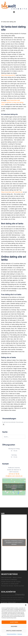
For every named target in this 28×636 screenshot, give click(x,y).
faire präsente (18, 599)
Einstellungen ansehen (14, 630)
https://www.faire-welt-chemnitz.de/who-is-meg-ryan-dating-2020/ (12, 102)
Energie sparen (21, 597)
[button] (25, 605)
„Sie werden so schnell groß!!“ (10, 583)
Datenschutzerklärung (12, 634)
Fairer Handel (8, 602)
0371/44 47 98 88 (14, 474)
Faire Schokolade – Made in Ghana (11, 577)
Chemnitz (20, 594)
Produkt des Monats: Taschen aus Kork (12, 586)
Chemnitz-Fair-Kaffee (5, 597)
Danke (11, 597)
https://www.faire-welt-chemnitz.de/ (12, 192)
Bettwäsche (12, 595)
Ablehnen (14, 626)
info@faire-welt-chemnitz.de (14, 476)
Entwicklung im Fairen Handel (7, 599)
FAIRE (14, 599)
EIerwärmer (15, 597)
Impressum (19, 634)
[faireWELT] (14, 5)
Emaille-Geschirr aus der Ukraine (10, 581)
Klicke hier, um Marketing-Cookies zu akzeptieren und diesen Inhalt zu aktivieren (14, 486)
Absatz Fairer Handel (5, 595)
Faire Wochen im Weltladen (9, 579)
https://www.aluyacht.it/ (8, 75)
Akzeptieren (14, 622)
